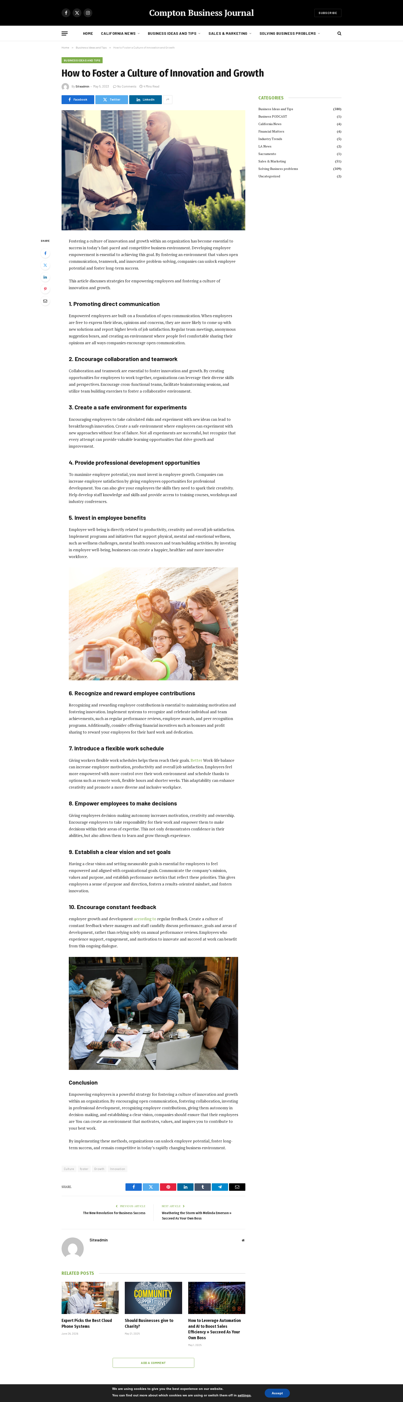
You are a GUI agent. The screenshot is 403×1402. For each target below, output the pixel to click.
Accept (277, 1393)
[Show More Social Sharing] (167, 99)
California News (118, 33)
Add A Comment (153, 1363)
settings (244, 1395)
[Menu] (65, 33)
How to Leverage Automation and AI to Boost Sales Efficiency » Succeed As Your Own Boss (214, 1329)
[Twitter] (45, 265)
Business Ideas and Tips (172, 33)
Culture (69, 1169)
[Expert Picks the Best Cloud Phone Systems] (90, 1298)
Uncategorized (269, 176)
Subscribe (328, 13)
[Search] (339, 33)
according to (145, 918)
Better (196, 760)
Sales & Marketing (227, 33)
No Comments (126, 86)
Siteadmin (82, 86)
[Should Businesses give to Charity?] (153, 1298)
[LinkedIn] (45, 277)
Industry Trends (270, 139)
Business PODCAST (272, 116)
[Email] (45, 301)
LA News (264, 146)
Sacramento (267, 153)
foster (84, 1169)
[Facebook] (45, 253)
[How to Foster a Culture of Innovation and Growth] (153, 170)
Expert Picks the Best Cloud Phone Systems (87, 1323)
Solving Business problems (288, 33)
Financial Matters (271, 131)
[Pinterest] (45, 289)
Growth (99, 1169)
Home (88, 33)
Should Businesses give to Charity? (149, 1323)
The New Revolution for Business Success (114, 1213)
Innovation (117, 1169)
